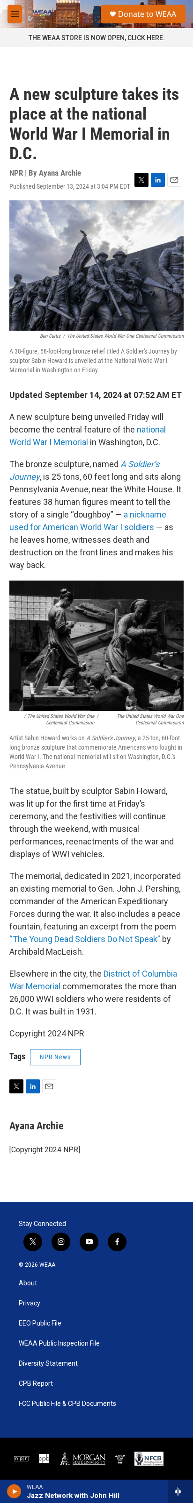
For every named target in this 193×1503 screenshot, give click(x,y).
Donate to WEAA (147, 14)
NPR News (55, 1057)
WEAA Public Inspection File (59, 1343)
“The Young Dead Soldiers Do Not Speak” (84, 939)
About (28, 1283)
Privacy (29, 1303)
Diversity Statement (48, 1363)
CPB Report (36, 1383)
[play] (14, 1491)
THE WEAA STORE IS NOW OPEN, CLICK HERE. (97, 38)
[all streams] (180, 1491)
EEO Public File (40, 1323)
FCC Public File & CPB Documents (67, 1403)
